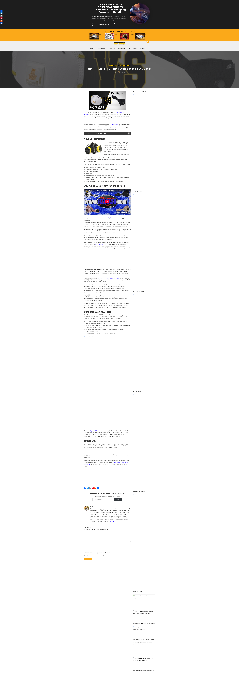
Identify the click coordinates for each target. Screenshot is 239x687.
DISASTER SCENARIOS (133, 49)
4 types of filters (94, 431)
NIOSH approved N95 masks (99, 454)
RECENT (91, 49)
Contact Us (133, 681)
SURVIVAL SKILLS (112, 49)
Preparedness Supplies (124, 65)
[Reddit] (1, 21)
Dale (92, 507)
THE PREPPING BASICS (101, 49)
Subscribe (118, 499)
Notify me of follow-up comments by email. (98, 553)
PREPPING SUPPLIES (121, 49)
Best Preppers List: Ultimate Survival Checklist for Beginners (143, 639)
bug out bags (99, 244)
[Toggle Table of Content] (128, 133)
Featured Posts (113, 65)
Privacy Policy (128, 681)
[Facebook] (1, 11)
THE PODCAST (142, 49)
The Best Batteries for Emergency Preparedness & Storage (143, 654)
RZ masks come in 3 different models (109, 278)
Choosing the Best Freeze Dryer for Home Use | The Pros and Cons (144, 623)
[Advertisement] (107, 258)
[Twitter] (1, 13)
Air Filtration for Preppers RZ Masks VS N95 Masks (119, 69)
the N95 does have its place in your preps (100, 217)
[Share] (1, 23)
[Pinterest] (1, 18)
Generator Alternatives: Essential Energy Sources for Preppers (144, 608)
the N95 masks (114, 124)
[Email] (1, 16)
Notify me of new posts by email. (94, 556)
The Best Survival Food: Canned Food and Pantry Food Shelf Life (143, 670)
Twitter (112, 521)
